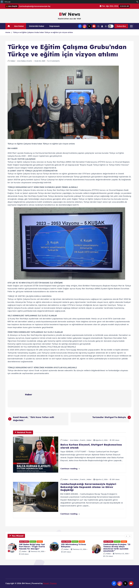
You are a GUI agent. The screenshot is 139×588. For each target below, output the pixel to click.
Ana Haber (19, 26)
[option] (27, 546)
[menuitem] (2, 1)
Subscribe (121, 26)
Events (29, 61)
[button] (126, 536)
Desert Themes (50, 583)
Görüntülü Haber (36, 26)
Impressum (54, 26)
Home (7, 32)
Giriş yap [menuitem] (7, 2)
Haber (12, 61)
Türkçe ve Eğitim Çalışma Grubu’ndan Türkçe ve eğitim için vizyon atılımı (43, 32)
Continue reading (69, 468)
